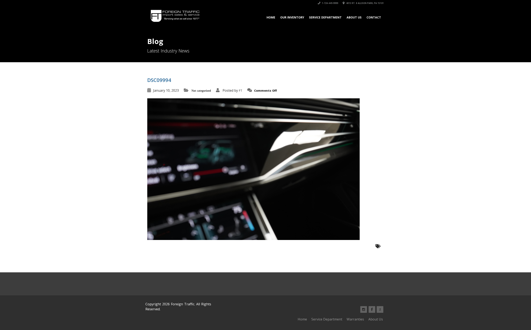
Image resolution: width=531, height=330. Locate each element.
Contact (374, 17)
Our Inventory (292, 17)
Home (271, 17)
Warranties (355, 319)
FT (240, 91)
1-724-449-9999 (329, 3)
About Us (354, 17)
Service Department (325, 17)
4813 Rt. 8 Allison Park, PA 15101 (365, 3)
